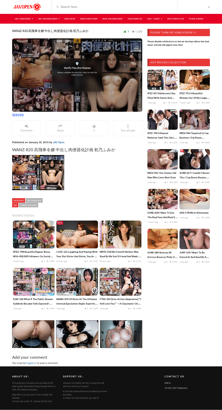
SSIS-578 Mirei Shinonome (194, 212)
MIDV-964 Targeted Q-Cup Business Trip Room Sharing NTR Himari (194, 138)
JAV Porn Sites (175, 19)
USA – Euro (153, 19)
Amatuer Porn (88, 19)
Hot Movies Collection (168, 62)
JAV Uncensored (48, 19)
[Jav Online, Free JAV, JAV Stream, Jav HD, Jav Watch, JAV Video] (27, 6)
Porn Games (196, 19)
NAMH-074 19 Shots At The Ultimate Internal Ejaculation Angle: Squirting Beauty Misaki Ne (76, 304)
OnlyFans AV (135, 19)
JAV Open (59, 142)
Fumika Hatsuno (28, 205)
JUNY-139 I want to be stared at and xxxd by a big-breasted (193, 257)
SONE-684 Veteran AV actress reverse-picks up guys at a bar (161, 257)
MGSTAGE (70, 19)
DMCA (167, 382)
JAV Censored (23, 19)
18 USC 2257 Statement (175, 387)
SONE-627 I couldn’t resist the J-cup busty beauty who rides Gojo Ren (195, 177)
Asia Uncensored (112, 19)
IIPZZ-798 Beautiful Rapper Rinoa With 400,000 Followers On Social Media (31, 256)
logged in (32, 363)
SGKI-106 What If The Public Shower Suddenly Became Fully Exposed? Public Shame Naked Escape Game (33, 304)
